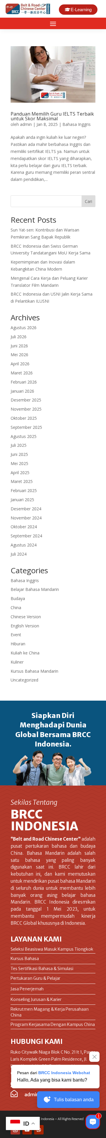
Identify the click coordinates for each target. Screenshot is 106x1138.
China (16, 607)
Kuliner (17, 662)
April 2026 (20, 363)
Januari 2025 (22, 499)
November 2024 (26, 518)
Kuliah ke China (25, 653)
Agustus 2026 (24, 327)
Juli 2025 (18, 445)
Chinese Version (26, 616)
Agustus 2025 (24, 436)
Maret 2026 (22, 373)
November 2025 (26, 409)
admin (26, 124)
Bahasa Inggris (76, 124)
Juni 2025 (19, 454)
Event (16, 634)
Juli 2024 (18, 554)
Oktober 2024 (24, 526)
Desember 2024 (26, 508)
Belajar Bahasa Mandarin (35, 589)
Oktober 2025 (24, 418)
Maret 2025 (22, 481)
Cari (88, 201)
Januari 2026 (22, 391)
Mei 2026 (19, 354)
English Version (25, 626)
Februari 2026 (24, 382)
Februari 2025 (24, 490)
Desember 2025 (26, 400)
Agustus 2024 (24, 545)
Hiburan (18, 644)
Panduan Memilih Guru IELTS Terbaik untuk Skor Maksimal (52, 116)
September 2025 (26, 427)
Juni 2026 (19, 346)
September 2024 (26, 536)
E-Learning (81, 9)
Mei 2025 (19, 463)
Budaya (18, 598)
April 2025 (20, 472)
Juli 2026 (18, 336)
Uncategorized (24, 680)
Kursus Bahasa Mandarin (34, 671)
